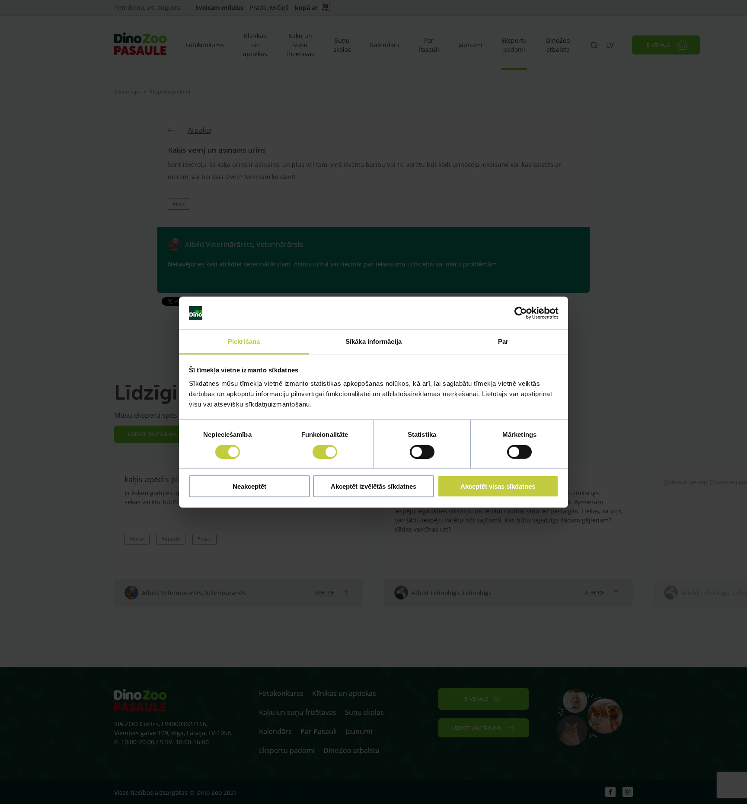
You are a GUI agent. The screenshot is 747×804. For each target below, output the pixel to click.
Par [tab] (503, 341)
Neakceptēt (249, 486)
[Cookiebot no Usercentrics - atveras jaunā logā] (521, 313)
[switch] (325, 451)
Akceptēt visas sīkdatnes (497, 486)
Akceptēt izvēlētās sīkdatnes (373, 486)
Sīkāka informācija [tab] (373, 341)
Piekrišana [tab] (244, 341)
